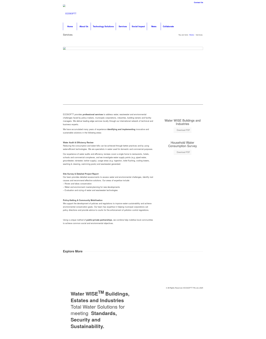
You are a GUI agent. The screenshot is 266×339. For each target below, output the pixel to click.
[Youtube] (200, 13)
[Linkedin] (196, 13)
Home (191, 35)
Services (68, 34)
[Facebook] (191, 13)
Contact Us (198, 2)
